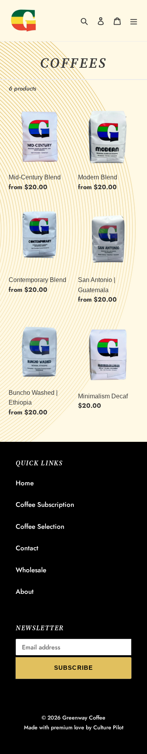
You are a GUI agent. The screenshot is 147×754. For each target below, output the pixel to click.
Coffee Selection (40, 526)
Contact (27, 548)
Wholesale (31, 570)
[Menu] (133, 21)
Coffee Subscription (45, 504)
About (25, 591)
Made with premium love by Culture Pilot (73, 727)
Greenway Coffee (83, 717)
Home (25, 483)
